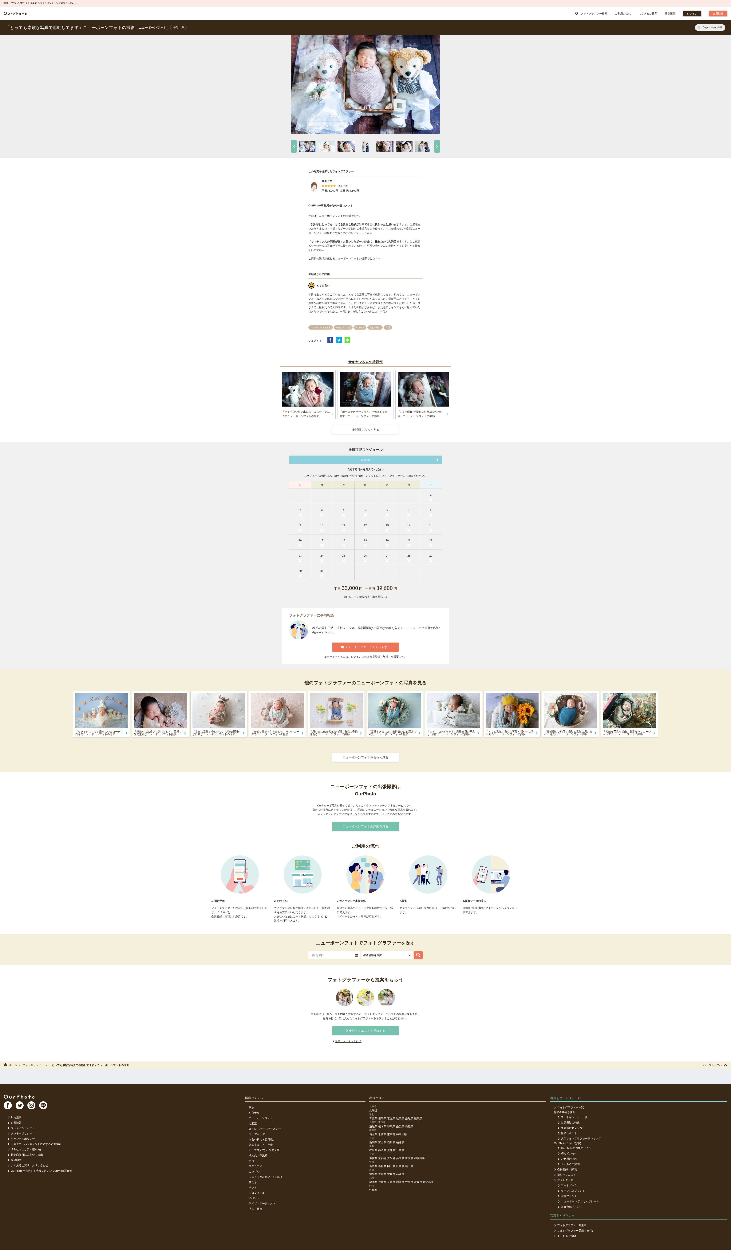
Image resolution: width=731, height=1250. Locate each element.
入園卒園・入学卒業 (261, 1144)
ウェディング (257, 1134)
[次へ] (437, 146)
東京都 (391, 1134)
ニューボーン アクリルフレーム (580, 1201)
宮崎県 (418, 1181)
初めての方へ (569, 1153)
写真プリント (569, 1196)
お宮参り (254, 1112)
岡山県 (391, 1166)
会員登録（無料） (222, 916)
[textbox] (334, 955)
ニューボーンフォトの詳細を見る (365, 826)
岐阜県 (373, 1150)
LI (43, 1105)
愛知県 (391, 1150)
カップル (254, 1171)
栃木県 (382, 1126)
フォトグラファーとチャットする (367, 647)
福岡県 (373, 1181)
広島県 (400, 1166)
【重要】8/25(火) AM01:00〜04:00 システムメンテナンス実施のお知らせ (39, 3)
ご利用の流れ (623, 13)
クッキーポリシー (21, 1133)
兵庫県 (400, 1158)
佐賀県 (382, 1181)
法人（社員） (257, 1208)
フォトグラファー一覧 (570, 1107)
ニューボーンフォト (261, 1118)
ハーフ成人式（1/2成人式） (265, 1150)
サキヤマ (327, 181)
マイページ (492, 907)
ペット (253, 1187)
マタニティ (255, 1166)
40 (345, 186)
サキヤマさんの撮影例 (365, 362)
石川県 (391, 1142)
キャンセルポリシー (23, 1138)
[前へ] (294, 146)
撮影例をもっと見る (365, 429)
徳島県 (373, 1173)
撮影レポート (569, 1133)
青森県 (373, 1118)
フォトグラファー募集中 (572, 1225)
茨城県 (373, 1126)
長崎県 (391, 1181)
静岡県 (382, 1150)
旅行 (251, 1160)
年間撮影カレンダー (573, 1127)
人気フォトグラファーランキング (581, 1138)
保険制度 (16, 1160)
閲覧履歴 (670, 13)
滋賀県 (373, 1158)
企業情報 (16, 1122)
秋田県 (400, 1118)
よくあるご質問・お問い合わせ (29, 1165)
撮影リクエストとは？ (348, 1041)
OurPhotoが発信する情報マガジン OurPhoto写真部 (41, 1170)
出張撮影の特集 (570, 1122)
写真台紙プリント (571, 1206)
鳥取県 (373, 1166)
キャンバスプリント (573, 1190)
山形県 (409, 1118)
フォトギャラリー (33, 1065)
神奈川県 (401, 1134)
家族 (251, 1107)
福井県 (400, 1142)
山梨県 (400, 1126)
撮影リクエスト (566, 1174)
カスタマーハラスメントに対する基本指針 (36, 1144)
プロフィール (257, 1192)
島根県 (382, 1166)
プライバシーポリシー (24, 1128)
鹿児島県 (428, 1181)
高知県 (400, 1173)
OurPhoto (19, 1096)
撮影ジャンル (254, 1098)
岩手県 (382, 1118)
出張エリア (377, 1098)
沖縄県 (373, 1189)
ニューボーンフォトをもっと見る (365, 757)
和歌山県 (419, 1158)
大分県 (409, 1181)
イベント (254, 1198)
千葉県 (382, 1134)
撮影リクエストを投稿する (367, 1030)
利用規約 (16, 1117)
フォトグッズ (565, 1180)
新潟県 (373, 1142)
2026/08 (365, 459)
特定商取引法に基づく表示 (27, 1154)
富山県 (382, 1142)
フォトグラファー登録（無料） (576, 1230)
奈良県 (409, 1158)
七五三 (253, 1123)
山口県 (409, 1166)
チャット (371, 475)
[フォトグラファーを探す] (418, 955)
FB (8, 1105)
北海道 (373, 1110)
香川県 (382, 1173)
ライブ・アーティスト (262, 1203)
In (31, 1105)
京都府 (382, 1158)
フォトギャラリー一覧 (574, 1117)
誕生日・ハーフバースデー (265, 1128)
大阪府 (391, 1158)
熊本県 (400, 1181)
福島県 (418, 1118)
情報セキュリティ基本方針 (27, 1149)
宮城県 (391, 1118)
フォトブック (569, 1185)
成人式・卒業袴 (258, 1155)
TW (20, 1105)
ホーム (13, 1065)
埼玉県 (373, 1134)
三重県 (400, 1150)
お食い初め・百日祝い (262, 1139)
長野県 (409, 1126)
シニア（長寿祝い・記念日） (266, 1176)
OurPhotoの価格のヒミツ (576, 1148)
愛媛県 (391, 1173)
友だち (253, 1182)
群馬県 (391, 1126)
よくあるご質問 (647, 13)
